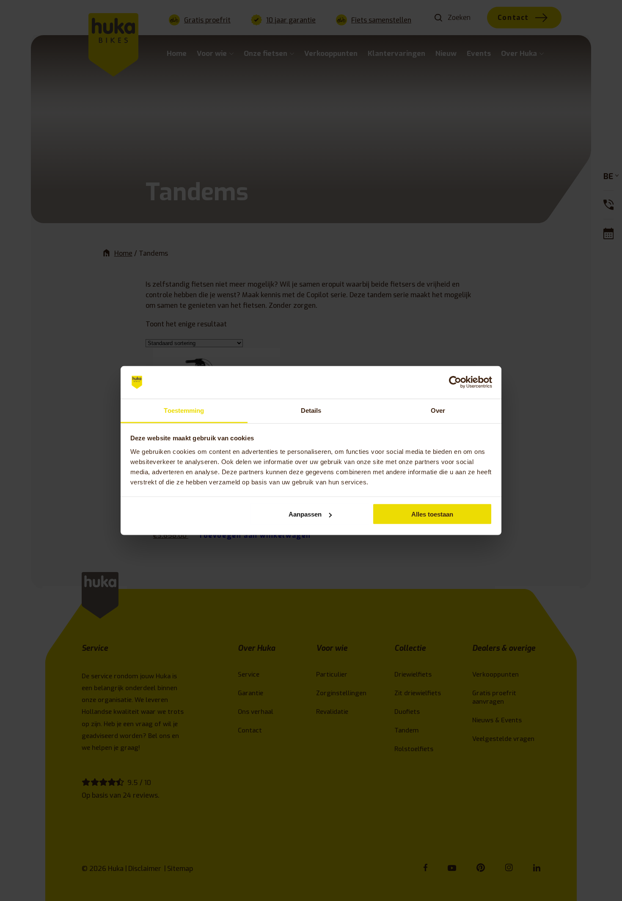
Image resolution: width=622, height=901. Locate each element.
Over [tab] (438, 410)
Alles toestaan (432, 514)
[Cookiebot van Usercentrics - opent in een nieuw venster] (455, 382)
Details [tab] (311, 410)
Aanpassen (305, 514)
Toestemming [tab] (184, 410)
